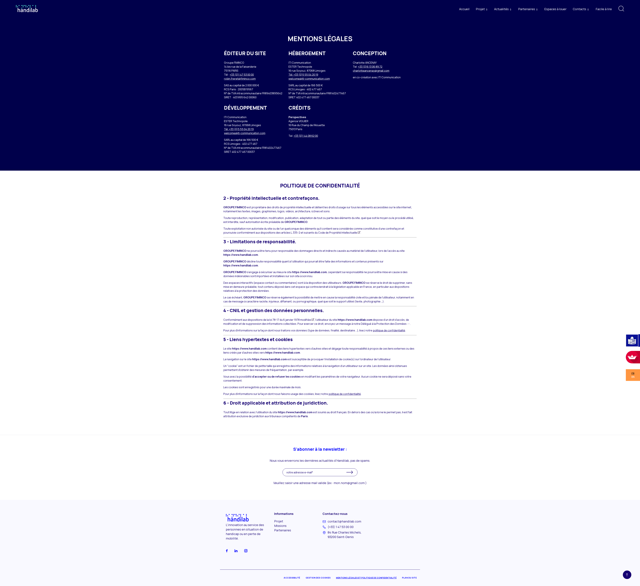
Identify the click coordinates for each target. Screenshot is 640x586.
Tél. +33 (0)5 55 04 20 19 (303, 74)
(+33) (341, 527)
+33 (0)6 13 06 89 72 (370, 66)
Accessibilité (292, 577)
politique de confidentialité (389, 330)
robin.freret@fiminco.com (240, 78)
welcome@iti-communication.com (309, 78)
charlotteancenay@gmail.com (371, 70)
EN (633, 376)
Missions (280, 526)
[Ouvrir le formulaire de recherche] (621, 10)
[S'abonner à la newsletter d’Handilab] (349, 472)
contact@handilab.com (344, 521)
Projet (278, 521)
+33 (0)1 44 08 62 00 (306, 136)
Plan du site (409, 577)
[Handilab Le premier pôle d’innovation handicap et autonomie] (27, 13)
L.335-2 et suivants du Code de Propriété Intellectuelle (325, 232)
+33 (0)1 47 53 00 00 (242, 74)
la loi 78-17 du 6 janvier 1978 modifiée (290, 320)
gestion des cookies (318, 577)
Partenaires (282, 530)
